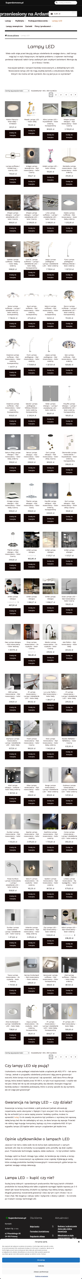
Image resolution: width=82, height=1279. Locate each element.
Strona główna (13, 35)
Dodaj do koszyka (12, 134)
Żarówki (28, 26)
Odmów (41, 1266)
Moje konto (34, 1226)
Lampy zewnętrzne (14, 26)
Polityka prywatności (41, 1276)
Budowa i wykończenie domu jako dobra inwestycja (67, 1228)
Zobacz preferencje (41, 1272)
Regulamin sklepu (37, 1236)
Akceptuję (41, 1260)
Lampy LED (57, 21)
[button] (79, 1242)
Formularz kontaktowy (39, 1231)
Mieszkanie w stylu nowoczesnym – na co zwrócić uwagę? (67, 1238)
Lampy (8, 21)
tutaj (16, 1117)
